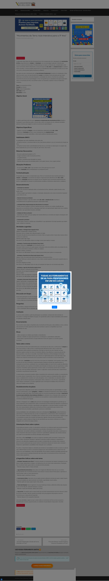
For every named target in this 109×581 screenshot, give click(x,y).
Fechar (54, 307)
